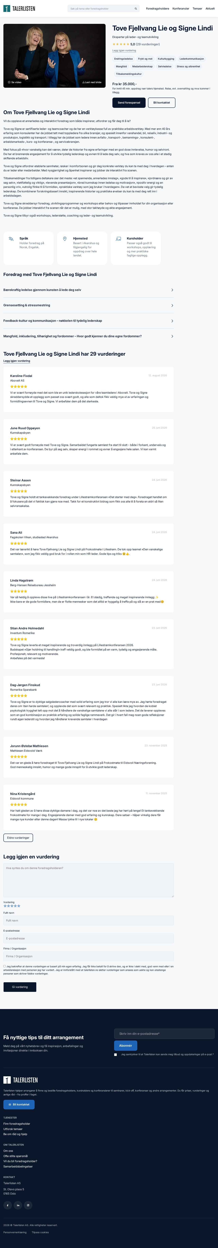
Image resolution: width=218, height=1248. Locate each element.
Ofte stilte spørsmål (15, 1156)
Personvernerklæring (15, 1232)
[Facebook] (7, 1205)
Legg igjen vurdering (124, 50)
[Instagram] (28, 1205)
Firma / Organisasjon (14, 948)
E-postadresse (11, 930)
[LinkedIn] (18, 1205)
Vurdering (8, 902)
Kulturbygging (166, 58)
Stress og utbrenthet (188, 66)
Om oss (8, 1150)
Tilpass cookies (40, 1232)
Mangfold (121, 66)
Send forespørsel (129, 102)
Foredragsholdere (157, 8)
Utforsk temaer (12, 1129)
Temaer (197, 8)
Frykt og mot (145, 58)
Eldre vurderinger (18, 837)
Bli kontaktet (161, 102)
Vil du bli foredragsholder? (20, 1161)
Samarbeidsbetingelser (18, 1166)
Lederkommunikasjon (192, 58)
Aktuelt (210, 8)
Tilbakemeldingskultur (129, 73)
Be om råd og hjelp (15, 1134)
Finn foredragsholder (16, 1123)
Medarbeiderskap (142, 66)
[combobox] (103, 8)
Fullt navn (8, 912)
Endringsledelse (123, 58)
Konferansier (181, 8)
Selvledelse (164, 66)
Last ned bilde (93, 82)
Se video (16, 82)
